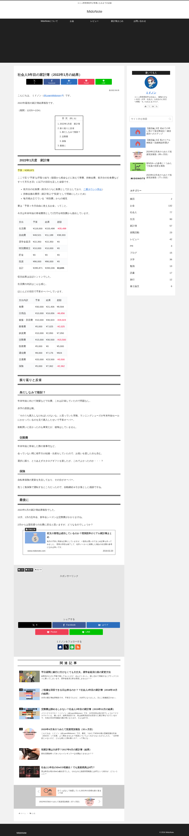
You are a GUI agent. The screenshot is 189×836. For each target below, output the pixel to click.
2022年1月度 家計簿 (70, 124)
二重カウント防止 (92, 189)
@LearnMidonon (52, 95)
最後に (63, 145)
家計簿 (30, 570)
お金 (22, 570)
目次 (65, 118)
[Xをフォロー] (66, 647)
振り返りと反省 (67, 128)
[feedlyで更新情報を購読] (72, 647)
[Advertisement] (94, 45)
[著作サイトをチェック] (60, 647)
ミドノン (151, 92)
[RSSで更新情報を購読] (77, 647)
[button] (170, 118)
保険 (64, 141)
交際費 (65, 136)
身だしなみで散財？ (71, 132)
